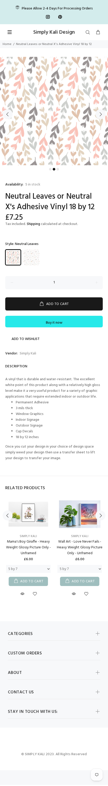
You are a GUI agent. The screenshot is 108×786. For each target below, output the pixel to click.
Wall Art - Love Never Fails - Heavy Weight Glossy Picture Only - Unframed (79, 547)
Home (7, 44)
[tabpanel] (54, 111)
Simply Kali (28, 354)
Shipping (33, 224)
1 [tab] (50, 169)
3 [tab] (57, 169)
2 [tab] (54, 169)
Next (100, 114)
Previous (8, 114)
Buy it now (54, 323)
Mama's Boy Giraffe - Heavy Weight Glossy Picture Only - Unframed (28, 547)
